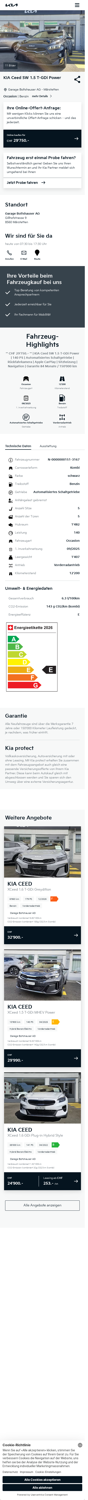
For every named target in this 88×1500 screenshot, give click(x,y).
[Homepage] (11, 5)
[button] (42, 41)
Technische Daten (18, 446)
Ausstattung (48, 446)
